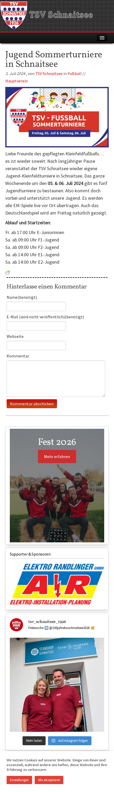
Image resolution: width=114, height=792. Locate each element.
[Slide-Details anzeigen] (57, 584)
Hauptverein (16, 80)
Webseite (15, 336)
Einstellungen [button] (19, 780)
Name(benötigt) (22, 297)
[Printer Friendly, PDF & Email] (7, 272)
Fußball (75, 73)
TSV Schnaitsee (60, 15)
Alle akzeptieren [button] (49, 780)
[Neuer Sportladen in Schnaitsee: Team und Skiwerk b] (57, 685)
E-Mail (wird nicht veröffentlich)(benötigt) (45, 316)
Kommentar (18, 355)
